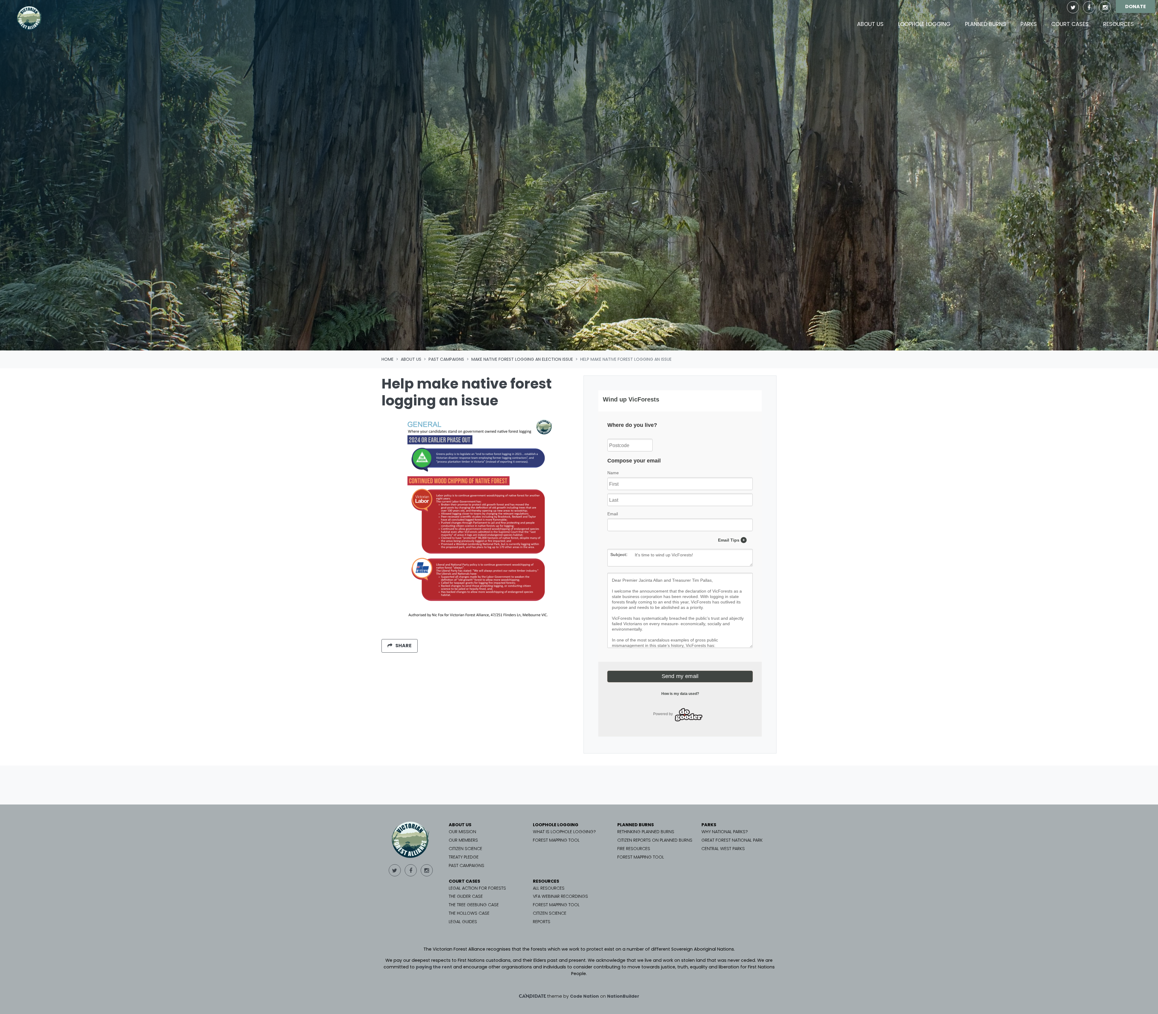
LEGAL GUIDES (463, 922)
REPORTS (541, 922)
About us (411, 359)
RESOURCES (546, 881)
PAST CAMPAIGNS (466, 865)
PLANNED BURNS (635, 825)
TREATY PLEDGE (464, 857)
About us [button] (874, 24)
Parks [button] (1028, 24)
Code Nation (584, 996)
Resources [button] (1118, 24)
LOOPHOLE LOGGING (555, 825)
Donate (1135, 6)
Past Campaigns (446, 359)
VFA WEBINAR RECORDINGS (560, 896)
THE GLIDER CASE (466, 896)
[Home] (29, 18)
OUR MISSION (462, 832)
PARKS (708, 825)
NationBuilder (623, 996)
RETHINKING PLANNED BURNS (645, 832)
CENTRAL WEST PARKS (723, 849)
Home (387, 359)
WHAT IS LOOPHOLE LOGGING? (564, 832)
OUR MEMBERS (463, 840)
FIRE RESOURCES (633, 849)
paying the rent (434, 967)
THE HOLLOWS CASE (469, 913)
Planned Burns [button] (985, 24)
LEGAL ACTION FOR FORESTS (477, 888)
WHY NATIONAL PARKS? (724, 832)
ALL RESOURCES (549, 888)
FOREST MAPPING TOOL (556, 840)
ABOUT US (460, 825)
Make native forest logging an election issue (522, 359)
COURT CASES (464, 881)
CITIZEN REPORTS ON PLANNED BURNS (654, 840)
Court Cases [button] (1070, 24)
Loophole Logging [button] (924, 24)
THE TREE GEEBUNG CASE (474, 905)
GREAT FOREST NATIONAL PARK (732, 840)
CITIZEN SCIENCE (465, 849)
